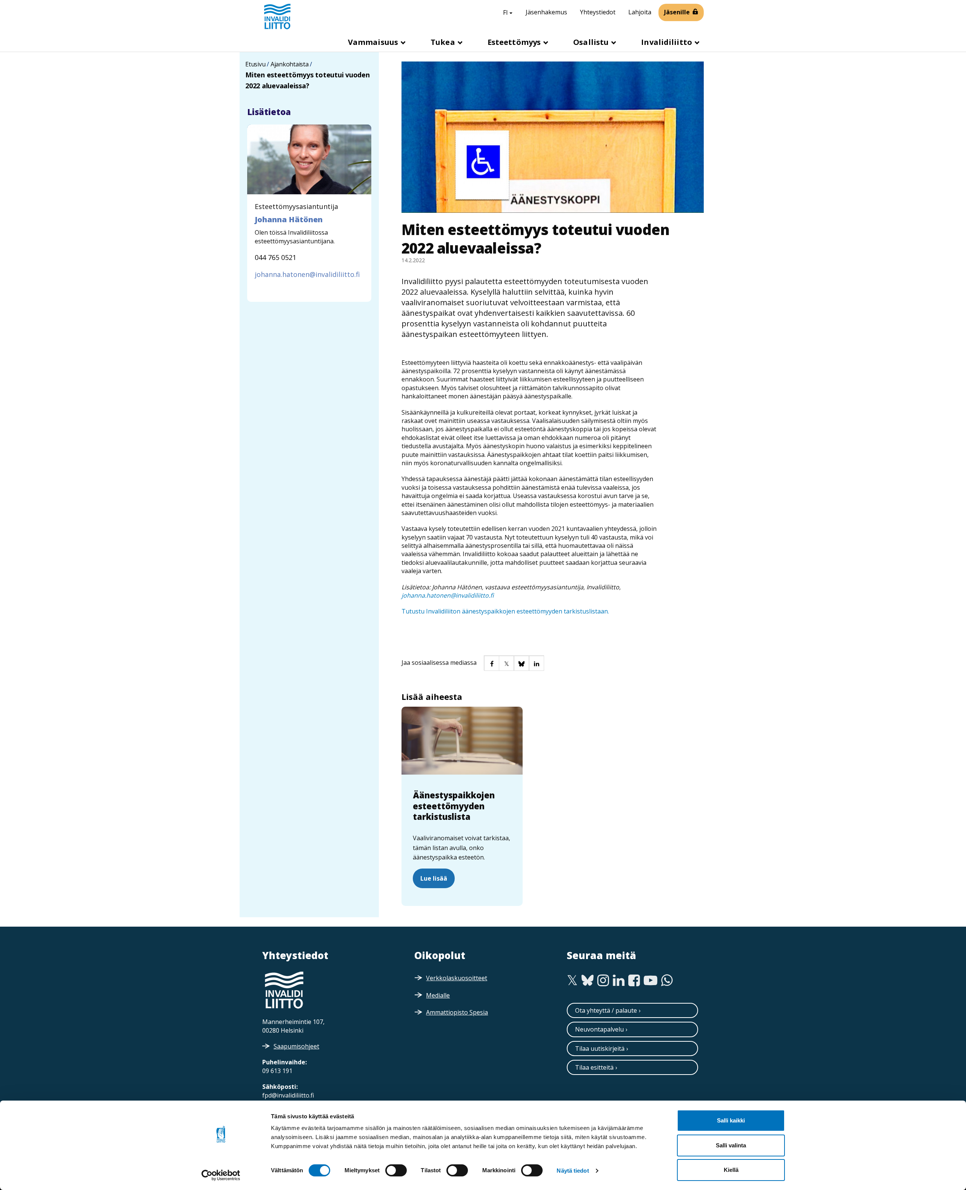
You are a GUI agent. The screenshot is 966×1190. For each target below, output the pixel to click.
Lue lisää (433, 878)
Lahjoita (639, 12)
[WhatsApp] (667, 981)
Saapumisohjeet (296, 1046)
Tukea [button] (444, 42)
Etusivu (255, 64)
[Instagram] (603, 981)
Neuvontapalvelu (599, 1029)
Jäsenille (677, 12)
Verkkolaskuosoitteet (456, 978)
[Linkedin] (619, 981)
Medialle (438, 995)
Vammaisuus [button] (374, 42)
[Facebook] (634, 981)
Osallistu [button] (592, 42)
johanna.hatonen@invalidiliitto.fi (447, 595)
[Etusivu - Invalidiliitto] (277, 16)
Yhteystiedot (597, 12)
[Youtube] (650, 981)
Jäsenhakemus (546, 12)
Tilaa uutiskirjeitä (600, 1048)
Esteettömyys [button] (515, 42)
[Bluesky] (587, 981)
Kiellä (731, 1170)
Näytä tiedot (573, 1170)
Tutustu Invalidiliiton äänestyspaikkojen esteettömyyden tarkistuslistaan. (505, 611)
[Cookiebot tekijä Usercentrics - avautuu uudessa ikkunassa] (221, 1175)
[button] (491, 662)
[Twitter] (572, 981)
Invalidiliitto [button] (667, 42)
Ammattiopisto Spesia (457, 1012)
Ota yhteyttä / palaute (606, 1010)
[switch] (396, 1170)
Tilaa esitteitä (594, 1067)
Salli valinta (731, 1145)
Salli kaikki (731, 1120)
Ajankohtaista (290, 64)
